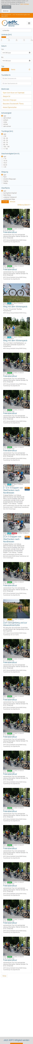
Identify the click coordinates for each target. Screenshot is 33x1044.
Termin (13, 69)
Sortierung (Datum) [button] (23, 205)
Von (2, 49)
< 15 (4, 158)
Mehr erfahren (24, 4)
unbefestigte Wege (9, 199)
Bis (2, 57)
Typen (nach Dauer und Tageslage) (13, 93)
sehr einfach (7, 118)
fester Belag (7, 195)
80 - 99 (5, 144)
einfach (5, 120)
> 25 (4, 167)
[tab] (16, 92)
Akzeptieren (6, 7)
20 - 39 (5, 138)
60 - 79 (5, 142)
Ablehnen (6, 11)
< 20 (4, 136)
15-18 (5, 161)
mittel (5, 122)
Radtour (5, 69)
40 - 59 (5, 140)
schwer (5, 124)
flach (5, 177)
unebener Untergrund (9, 197)
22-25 (5, 165)
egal (4, 116)
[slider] (7, 37)
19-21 (5, 163)
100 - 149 (6, 146)
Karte (13, 202)
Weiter (4, 976)
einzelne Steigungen (9, 179)
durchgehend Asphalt (10, 193)
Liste (5, 202)
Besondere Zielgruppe (9, 100)
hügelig (5, 181)
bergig (5, 183)
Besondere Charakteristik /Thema (13, 103)
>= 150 (5, 149)
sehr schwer (7, 126)
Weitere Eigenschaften (10, 107)
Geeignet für (6, 96)
